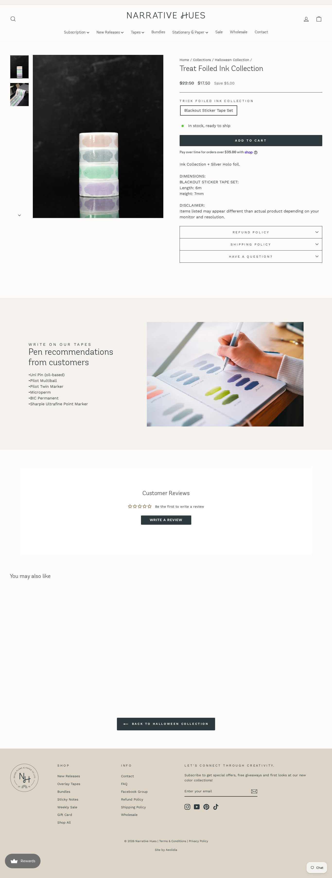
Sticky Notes (67, 799)
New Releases (108, 32)
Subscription (75, 32)
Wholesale (238, 32)
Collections (202, 60)
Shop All (64, 822)
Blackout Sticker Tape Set (208, 110)
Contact (261, 32)
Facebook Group (134, 792)
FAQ (124, 784)
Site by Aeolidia (166, 850)
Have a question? (251, 256)
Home (184, 60)
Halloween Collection (232, 60)
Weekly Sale (67, 807)
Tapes (135, 32)
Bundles (158, 32)
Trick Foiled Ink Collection (217, 101)
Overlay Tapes (68, 784)
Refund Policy (251, 232)
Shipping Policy (251, 244)
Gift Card (64, 815)
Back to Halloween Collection (169, 724)
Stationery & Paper (188, 32)
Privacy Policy (198, 841)
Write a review (166, 520)
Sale (219, 32)
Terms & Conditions (172, 841)
